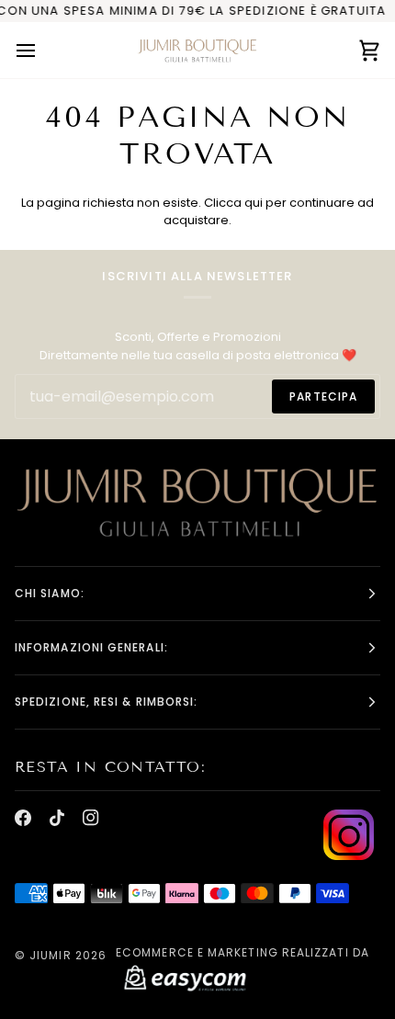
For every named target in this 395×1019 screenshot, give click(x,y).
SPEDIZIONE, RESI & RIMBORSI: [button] (106, 701)
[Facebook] (23, 818)
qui (253, 202)
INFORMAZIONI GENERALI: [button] (91, 647)
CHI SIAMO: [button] (50, 593)
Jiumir (50, 955)
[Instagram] (91, 818)
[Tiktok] (57, 818)
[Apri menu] (42, 50)
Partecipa (323, 396)
